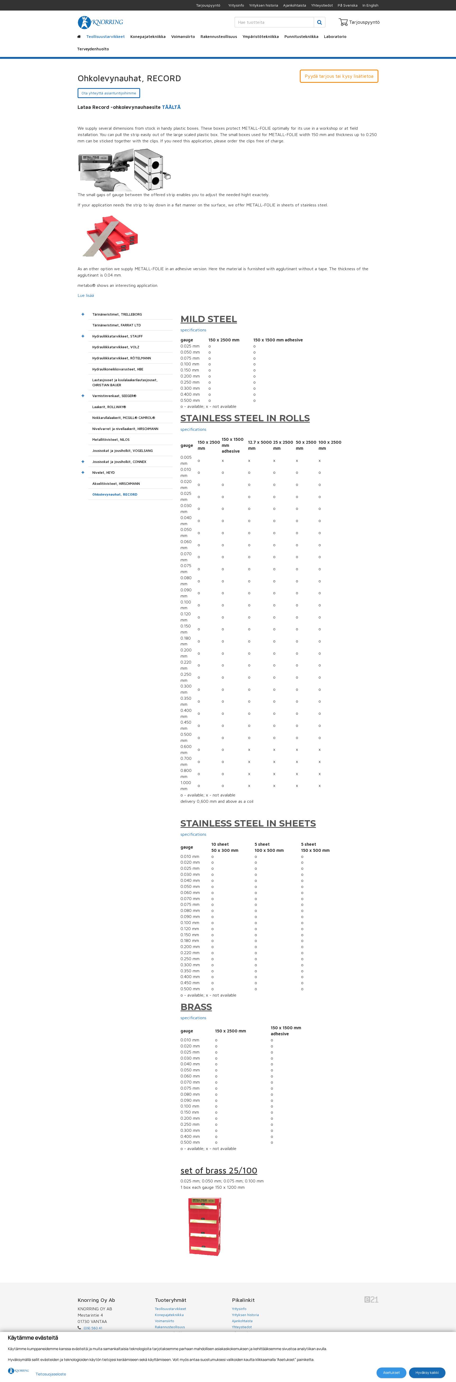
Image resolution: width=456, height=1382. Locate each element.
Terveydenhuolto (93, 49)
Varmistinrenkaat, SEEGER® (114, 396)
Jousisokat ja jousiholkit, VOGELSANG (122, 450)
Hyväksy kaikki (427, 1372)
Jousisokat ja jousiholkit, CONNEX (119, 462)
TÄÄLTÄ (171, 107)
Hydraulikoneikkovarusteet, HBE (117, 369)
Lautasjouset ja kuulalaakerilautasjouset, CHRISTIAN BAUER (125, 382)
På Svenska (348, 5)
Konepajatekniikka (148, 36)
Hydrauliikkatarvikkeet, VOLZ (115, 347)
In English (370, 5)
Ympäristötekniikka (261, 36)
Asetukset (391, 1372)
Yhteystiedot (322, 5)
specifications (193, 329)
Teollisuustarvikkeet (105, 36)
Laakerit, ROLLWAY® (109, 407)
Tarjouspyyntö (208, 5)
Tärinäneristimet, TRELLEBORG (117, 314)
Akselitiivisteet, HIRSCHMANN (116, 483)
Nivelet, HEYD (103, 472)
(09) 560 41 (93, 1328)
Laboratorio (335, 36)
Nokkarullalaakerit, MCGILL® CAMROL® (123, 417)
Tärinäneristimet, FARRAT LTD (116, 325)
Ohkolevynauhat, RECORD (114, 494)
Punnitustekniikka (301, 36)
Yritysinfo (236, 5)
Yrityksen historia (263, 5)
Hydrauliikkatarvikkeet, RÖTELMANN (121, 358)
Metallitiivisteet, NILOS (111, 439)
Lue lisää (86, 295)
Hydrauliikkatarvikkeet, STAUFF (117, 336)
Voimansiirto (183, 36)
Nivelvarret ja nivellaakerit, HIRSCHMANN (125, 429)
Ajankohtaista (294, 5)
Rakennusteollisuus (219, 36)
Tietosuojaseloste (51, 1373)
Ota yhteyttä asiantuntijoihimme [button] (109, 93)
